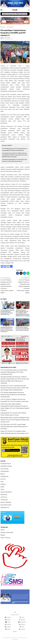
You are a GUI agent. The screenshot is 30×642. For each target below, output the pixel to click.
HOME (2, 530)
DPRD (2, 487)
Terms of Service (5, 537)
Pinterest (9, 619)
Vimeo (22, 627)
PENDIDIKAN (4, 476)
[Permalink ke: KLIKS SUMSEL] (2, 38)
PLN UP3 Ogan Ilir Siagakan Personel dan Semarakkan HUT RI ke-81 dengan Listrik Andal (22, 329)
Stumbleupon (23, 622)
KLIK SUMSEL (5, 469)
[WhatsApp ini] (27, 273)
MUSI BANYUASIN (6, 505)
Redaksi (3, 535)
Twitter (22, 617)
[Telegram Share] (24, 273)
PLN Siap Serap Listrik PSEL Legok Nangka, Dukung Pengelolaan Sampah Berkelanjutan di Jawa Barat (14, 426)
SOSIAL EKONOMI (6, 502)
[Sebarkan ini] (17, 273)
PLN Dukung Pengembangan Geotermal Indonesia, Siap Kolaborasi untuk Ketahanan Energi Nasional (7, 329)
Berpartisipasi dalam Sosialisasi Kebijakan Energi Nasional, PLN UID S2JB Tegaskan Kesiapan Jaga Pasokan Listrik (15, 420)
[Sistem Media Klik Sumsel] (15, 10)
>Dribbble (9, 627)
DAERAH (3, 484)
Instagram (23, 624)
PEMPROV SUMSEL (6, 466)
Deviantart (23, 629)
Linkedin (8, 629)
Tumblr (8, 622)
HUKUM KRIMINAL (6, 492)
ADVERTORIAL (5, 471)
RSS (16, 631)
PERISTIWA (4, 494)
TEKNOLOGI (4, 500)
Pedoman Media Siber (7, 532)
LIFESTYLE (4, 497)
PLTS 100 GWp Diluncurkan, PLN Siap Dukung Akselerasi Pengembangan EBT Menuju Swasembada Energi (7, 312)
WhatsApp (23, 619)
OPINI (2, 489)
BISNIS (3, 474)
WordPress (8, 624)
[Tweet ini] (21, 273)
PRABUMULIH (5, 507)
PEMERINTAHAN (6, 463)
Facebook (9, 617)
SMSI (2, 482)
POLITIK (3, 479)
